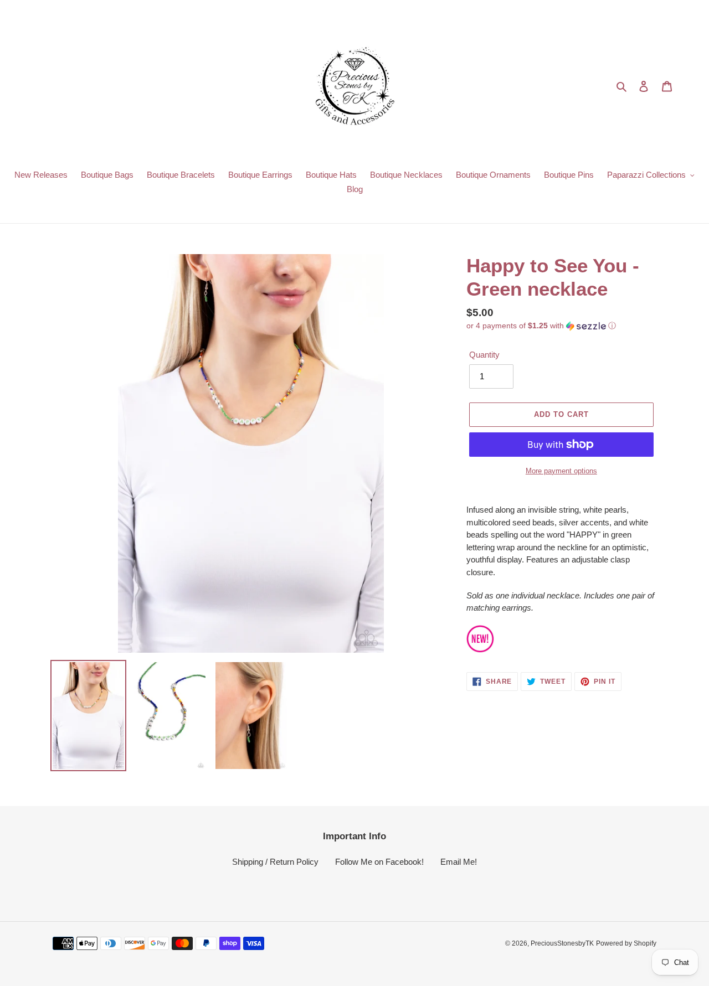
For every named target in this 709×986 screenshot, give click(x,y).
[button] (541, 326)
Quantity (484, 354)
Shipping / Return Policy (275, 861)
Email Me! (458, 861)
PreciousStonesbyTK (562, 943)
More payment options (561, 471)
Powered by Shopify (626, 943)
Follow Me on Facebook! (379, 861)
